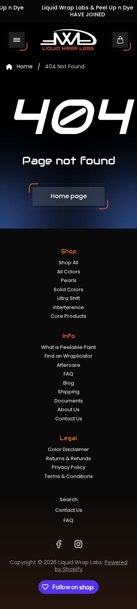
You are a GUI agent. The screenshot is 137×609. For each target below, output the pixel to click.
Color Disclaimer (68, 449)
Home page (69, 196)
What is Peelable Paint (68, 347)
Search (69, 499)
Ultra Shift (68, 298)
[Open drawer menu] (16, 39)
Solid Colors (68, 289)
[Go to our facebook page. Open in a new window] (58, 544)
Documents (68, 400)
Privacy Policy (68, 467)
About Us (68, 409)
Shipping (69, 391)
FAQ (68, 373)
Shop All (68, 262)
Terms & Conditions (69, 476)
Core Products (68, 316)
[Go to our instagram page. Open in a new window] (78, 544)
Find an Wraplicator (68, 356)
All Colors (68, 271)
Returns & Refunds (68, 458)
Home (25, 66)
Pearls (68, 280)
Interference (68, 307)
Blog (68, 383)
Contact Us (68, 418)
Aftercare (68, 365)
